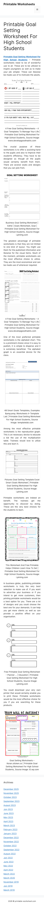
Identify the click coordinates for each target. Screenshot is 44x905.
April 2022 (8, 870)
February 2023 (10, 829)
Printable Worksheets (19, 4)
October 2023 (10, 797)
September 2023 (11, 801)
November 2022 (11, 841)
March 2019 (9, 890)
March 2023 (9, 825)
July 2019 (8, 886)
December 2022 (11, 837)
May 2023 (8, 817)
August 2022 (10, 854)
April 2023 (8, 821)
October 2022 (10, 845)
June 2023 (9, 813)
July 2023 (8, 809)
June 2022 (8, 862)
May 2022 (8, 866)
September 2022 (11, 850)
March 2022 (9, 874)
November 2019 (11, 882)
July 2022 (8, 858)
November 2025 (11, 793)
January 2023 (10, 833)
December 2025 (11, 789)
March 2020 (9, 878)
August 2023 (10, 805)
